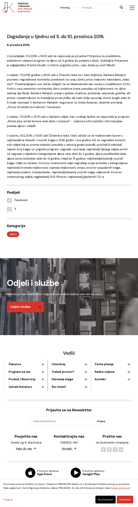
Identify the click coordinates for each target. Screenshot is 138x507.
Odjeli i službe (20, 307)
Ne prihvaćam (105, 499)
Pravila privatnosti (120, 487)
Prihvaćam (125, 499)
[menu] (132, 8)
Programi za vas (19, 372)
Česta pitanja (104, 364)
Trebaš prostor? (63, 372)
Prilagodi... (8, 499)
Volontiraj (58, 364)
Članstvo (15, 364)
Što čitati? (59, 387)
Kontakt (100, 379)
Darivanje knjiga (62, 379)
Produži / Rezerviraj (22, 379)
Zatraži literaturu (20, 387)
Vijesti (13, 234)
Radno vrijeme (105, 372)
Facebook (21, 200)
